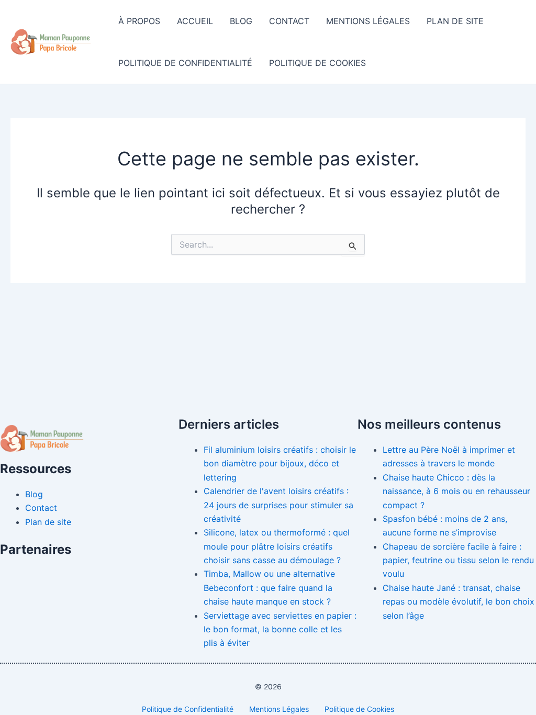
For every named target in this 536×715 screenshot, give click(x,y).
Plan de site (455, 21)
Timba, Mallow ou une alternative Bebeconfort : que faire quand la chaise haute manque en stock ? (269, 587)
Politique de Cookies (317, 63)
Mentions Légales (368, 21)
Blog (241, 21)
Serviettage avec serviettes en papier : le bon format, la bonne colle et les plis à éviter (280, 629)
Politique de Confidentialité (185, 63)
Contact (289, 21)
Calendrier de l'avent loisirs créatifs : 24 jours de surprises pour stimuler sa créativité (278, 505)
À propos (139, 21)
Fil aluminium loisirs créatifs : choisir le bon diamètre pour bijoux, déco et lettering (280, 463)
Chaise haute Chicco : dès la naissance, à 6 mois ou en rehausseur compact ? (456, 491)
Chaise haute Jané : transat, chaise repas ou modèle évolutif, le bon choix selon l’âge (458, 602)
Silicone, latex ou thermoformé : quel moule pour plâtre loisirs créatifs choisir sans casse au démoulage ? (277, 546)
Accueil (195, 21)
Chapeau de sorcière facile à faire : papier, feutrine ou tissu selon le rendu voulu (458, 560)
